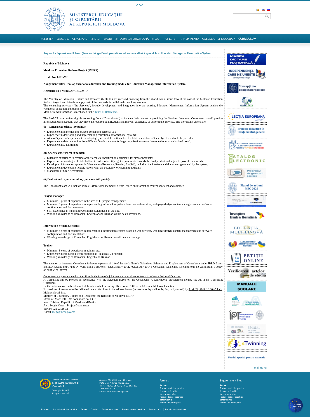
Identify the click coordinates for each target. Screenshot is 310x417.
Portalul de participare (170, 402)
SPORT (108, 38)
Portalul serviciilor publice (172, 388)
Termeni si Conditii (168, 391)
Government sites (168, 393)
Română (258, 10)
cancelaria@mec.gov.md (116, 391)
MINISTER (47, 38)
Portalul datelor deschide (171, 396)
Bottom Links (166, 399)
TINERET (95, 38)
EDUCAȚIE (63, 38)
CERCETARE (79, 38)
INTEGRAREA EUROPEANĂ (132, 38)
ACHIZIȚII (169, 38)
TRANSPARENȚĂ (188, 38)
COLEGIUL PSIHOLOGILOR (218, 38)
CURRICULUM (247, 38)
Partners (163, 385)
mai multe (260, 367)
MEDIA (156, 38)
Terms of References (106, 111)
